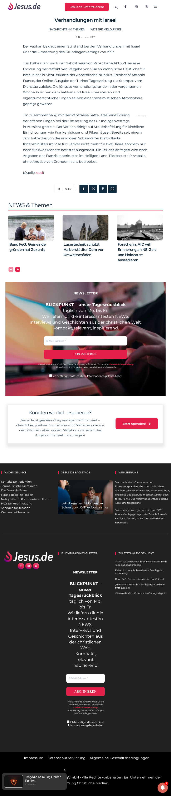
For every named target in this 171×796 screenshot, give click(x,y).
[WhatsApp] (112, 189)
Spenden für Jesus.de (15, 507)
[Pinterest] (103, 189)
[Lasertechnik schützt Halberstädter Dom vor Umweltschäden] (85, 227)
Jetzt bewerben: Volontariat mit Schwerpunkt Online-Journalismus (85, 505)
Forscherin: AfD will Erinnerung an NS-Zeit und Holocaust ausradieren (137, 252)
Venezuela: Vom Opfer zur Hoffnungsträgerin (140, 593)
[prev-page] (11, 269)
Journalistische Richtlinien (19, 486)
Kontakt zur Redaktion (16, 481)
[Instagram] (136, 7)
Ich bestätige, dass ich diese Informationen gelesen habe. (87, 376)
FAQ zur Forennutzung (16, 503)
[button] (116, 7)
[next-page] (17, 269)
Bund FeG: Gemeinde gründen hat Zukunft (27, 247)
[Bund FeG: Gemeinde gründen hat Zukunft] (31, 227)
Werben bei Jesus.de (15, 512)
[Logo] (28, 556)
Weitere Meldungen (106, 29)
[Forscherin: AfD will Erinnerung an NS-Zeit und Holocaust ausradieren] (140, 227)
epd (39, 173)
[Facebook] (125, 7)
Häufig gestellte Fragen (17, 494)
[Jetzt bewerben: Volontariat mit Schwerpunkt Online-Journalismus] (85, 497)
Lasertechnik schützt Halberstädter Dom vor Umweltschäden (84, 249)
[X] (147, 7)
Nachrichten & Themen (67, 29)
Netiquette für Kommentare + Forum (26, 499)
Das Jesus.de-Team (14, 490)
